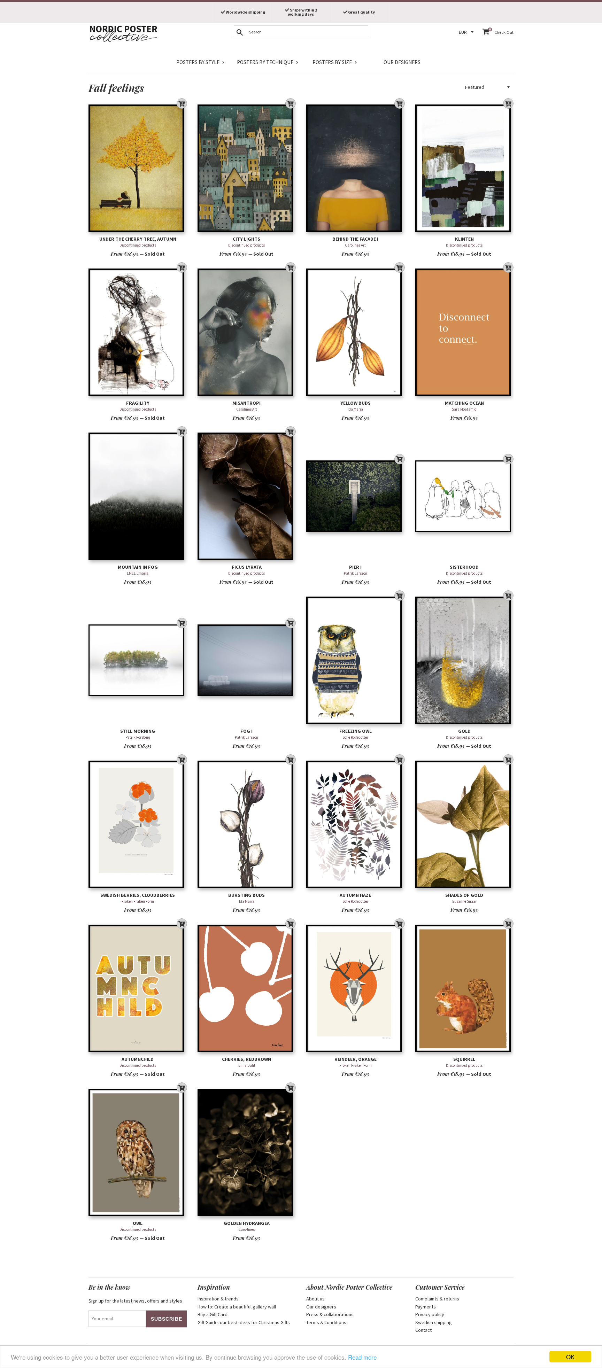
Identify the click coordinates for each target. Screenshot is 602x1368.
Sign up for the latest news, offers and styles (135, 1301)
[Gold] (464, 660)
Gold (464, 731)
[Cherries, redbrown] (247, 988)
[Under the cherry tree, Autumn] (137, 168)
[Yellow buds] (355, 332)
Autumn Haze (355, 895)
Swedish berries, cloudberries (137, 895)
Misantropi (246, 403)
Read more (362, 1357)
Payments (425, 1307)
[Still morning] (137, 660)
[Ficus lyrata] (247, 496)
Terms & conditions (326, 1322)
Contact (423, 1330)
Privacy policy (429, 1314)
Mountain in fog (138, 567)
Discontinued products (137, 245)
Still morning (137, 731)
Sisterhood (464, 567)
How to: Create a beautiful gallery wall (237, 1307)
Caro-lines (246, 1229)
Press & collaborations (330, 1314)
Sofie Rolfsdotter (355, 737)
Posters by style (197, 62)
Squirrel (464, 1059)
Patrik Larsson (355, 573)
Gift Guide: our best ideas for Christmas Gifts (244, 1322)
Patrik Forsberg (137, 737)
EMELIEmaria (137, 573)
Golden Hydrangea (247, 1223)
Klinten (464, 239)
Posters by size (332, 62)
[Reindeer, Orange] (355, 988)
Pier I (355, 567)
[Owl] (137, 1152)
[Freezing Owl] (355, 660)
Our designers (402, 62)
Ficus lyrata (247, 567)
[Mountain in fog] (137, 496)
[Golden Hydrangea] (247, 1152)
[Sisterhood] (464, 496)
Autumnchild (138, 1059)
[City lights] (247, 168)
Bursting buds (246, 895)
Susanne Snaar (464, 901)
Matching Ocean (464, 403)
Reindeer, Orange (355, 1059)
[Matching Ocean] (464, 332)
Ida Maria (355, 409)
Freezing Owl (355, 731)
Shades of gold (464, 895)
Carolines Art (355, 245)
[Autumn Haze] (355, 824)
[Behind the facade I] (355, 168)
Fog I (246, 731)
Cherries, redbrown (246, 1059)
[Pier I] (355, 496)
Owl (137, 1223)
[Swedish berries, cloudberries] (137, 824)
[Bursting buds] (247, 824)
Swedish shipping (433, 1322)
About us (315, 1299)
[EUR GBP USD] (467, 32)
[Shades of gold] (464, 824)
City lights (246, 239)
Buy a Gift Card (212, 1314)
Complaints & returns (437, 1299)
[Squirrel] (464, 988)
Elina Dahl (246, 1065)
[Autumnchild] (137, 988)
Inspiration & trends (218, 1299)
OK (570, 1356)
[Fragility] (137, 332)
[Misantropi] (247, 332)
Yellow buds (355, 403)
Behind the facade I (355, 239)
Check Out (504, 32)
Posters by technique (265, 62)
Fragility (137, 403)
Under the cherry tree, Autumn (137, 239)
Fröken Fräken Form (138, 901)
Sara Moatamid (464, 409)
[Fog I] (247, 660)
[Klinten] (464, 168)
